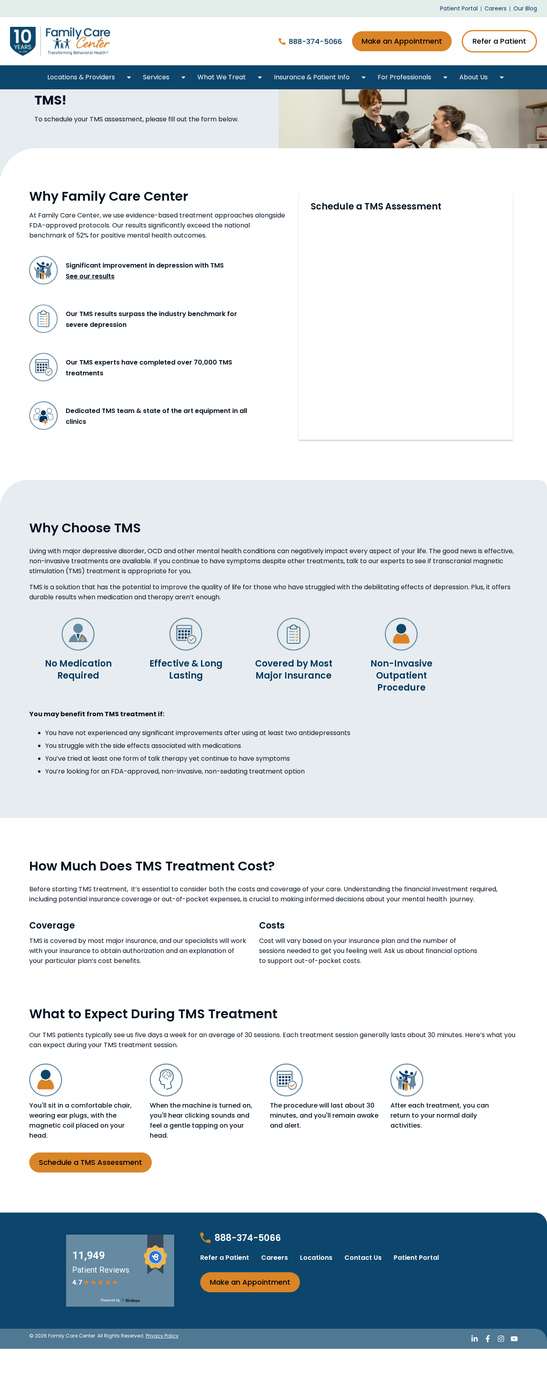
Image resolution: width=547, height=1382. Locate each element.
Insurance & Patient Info (312, 77)
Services (156, 77)
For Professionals (404, 77)
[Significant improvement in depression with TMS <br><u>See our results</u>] (43, 270)
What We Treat (221, 77)
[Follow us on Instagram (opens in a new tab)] (501, 1338)
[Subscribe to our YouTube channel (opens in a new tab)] (514, 1338)
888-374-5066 (315, 41)
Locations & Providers (81, 77)
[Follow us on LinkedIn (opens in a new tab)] (474, 1338)
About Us (473, 77)
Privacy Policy (162, 1335)
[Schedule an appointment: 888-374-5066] (282, 41)
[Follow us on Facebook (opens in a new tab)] (487, 1338)
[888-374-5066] (205, 1238)
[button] (129, 77)
